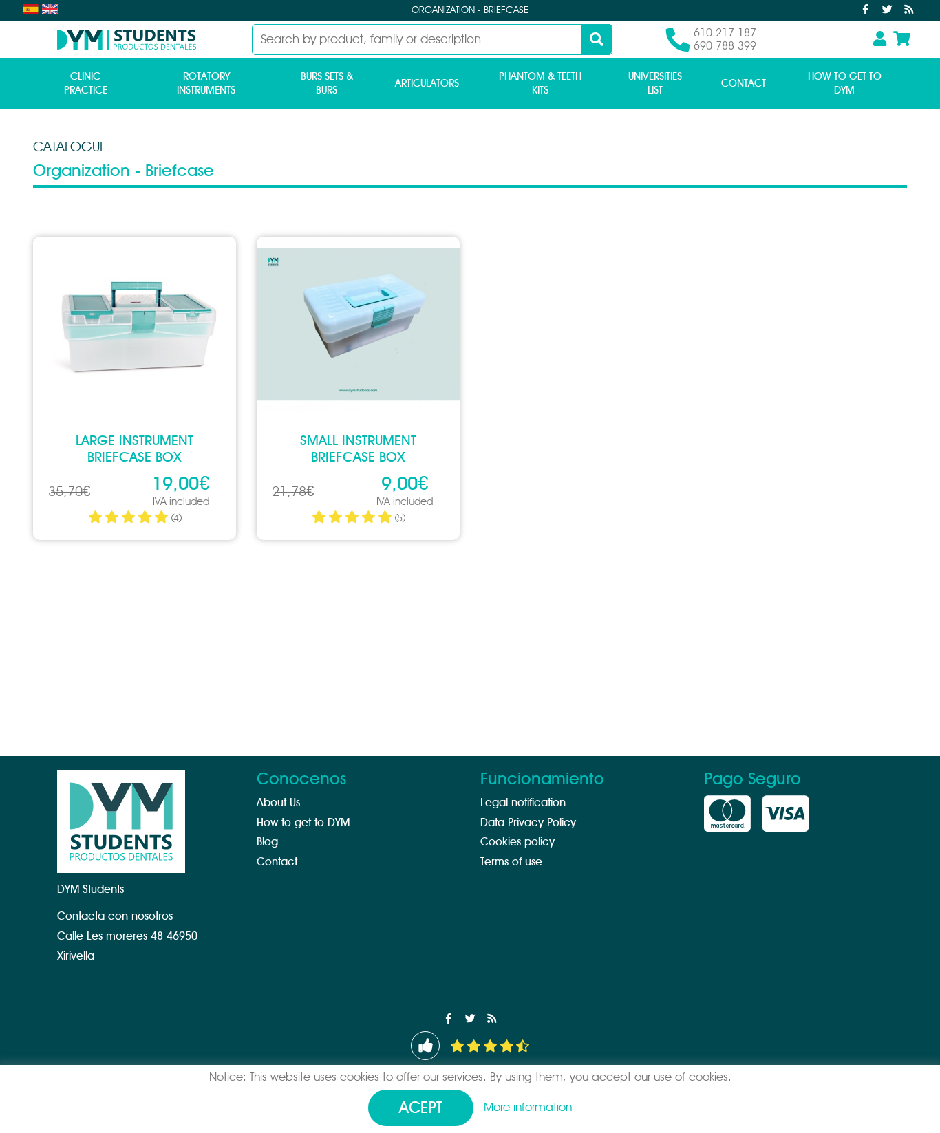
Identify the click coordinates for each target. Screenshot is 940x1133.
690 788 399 (725, 46)
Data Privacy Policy (528, 822)
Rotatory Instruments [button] (206, 84)
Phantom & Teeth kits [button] (540, 84)
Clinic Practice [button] (85, 84)
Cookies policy (517, 842)
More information (528, 1107)
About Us (278, 802)
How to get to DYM (845, 84)
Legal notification (523, 802)
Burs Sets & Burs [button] (327, 84)
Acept (420, 1108)
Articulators (427, 83)
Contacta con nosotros (115, 916)
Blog (267, 842)
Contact (743, 83)
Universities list (655, 84)
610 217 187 (725, 33)
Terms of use (511, 861)
